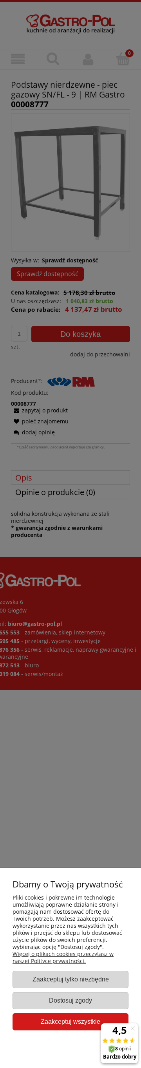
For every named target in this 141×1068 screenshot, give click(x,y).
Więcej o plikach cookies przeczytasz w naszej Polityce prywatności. (63, 957)
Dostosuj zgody (70, 1000)
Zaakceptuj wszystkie (70, 1021)
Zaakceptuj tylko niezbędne (71, 979)
